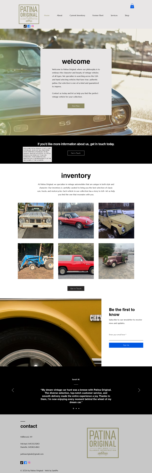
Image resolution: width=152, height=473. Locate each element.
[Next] (139, 390)
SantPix (55, 470)
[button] (132, 5)
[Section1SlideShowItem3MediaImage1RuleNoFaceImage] (78, 408)
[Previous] (13, 390)
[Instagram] (32, 26)
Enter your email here (117, 334)
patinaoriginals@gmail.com (31, 454)
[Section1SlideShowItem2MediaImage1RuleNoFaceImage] (76, 408)
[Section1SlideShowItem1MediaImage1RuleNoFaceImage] (73, 408)
